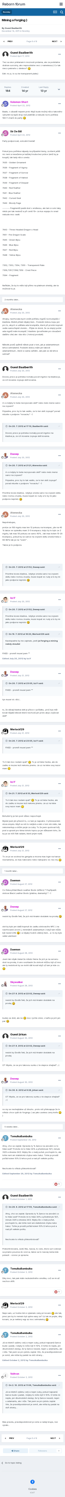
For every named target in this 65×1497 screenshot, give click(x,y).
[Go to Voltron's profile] (5, 1376)
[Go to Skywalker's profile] (5, 984)
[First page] (4, 41)
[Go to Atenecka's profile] (5, 311)
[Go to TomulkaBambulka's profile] (5, 1138)
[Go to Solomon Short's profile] (5, 104)
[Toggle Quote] (6, 426)
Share (16, 1451)
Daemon (15, 880)
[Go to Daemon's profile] (5, 882)
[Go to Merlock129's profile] (5, 731)
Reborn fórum (13, 4)
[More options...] (60, 54)
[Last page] (61, 41)
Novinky (26, 31)
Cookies (32, 1489)
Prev (10, 41)
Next (54, 41)
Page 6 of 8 (32, 41)
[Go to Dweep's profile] (5, 456)
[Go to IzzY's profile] (5, 600)
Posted (19, 56)
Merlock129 (17, 729)
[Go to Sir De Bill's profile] (5, 133)
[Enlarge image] (29, 68)
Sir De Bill (16, 131)
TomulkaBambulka (21, 1136)
